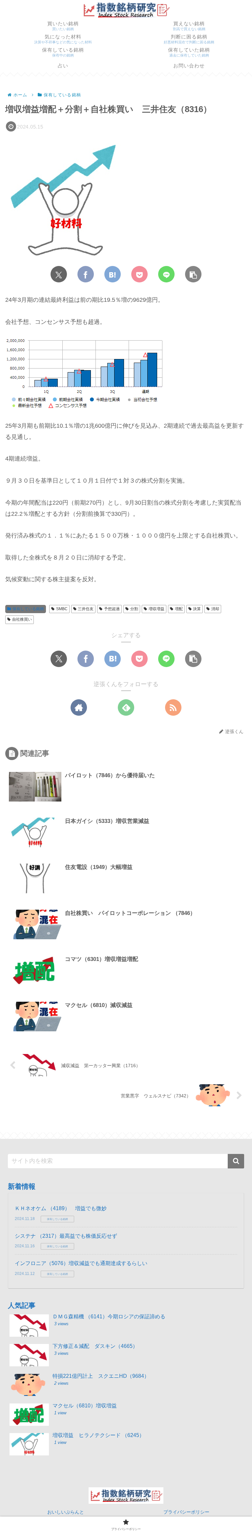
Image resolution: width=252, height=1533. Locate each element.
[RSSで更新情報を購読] (173, 707)
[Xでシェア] (59, 274)
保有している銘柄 (28, 609)
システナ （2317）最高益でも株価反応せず (66, 1236)
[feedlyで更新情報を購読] (126, 707)
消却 (215, 609)
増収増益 (156, 609)
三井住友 (86, 609)
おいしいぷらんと (65, 1512)
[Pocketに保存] (139, 274)
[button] (193, 274)
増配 (179, 609)
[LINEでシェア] (166, 274)
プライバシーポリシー (186, 1512)
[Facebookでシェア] (85, 274)
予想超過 (112, 609)
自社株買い (22, 619)
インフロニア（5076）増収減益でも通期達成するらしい (81, 1263)
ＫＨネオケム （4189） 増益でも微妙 (61, 1208)
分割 (134, 609)
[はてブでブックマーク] (112, 274)
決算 (197, 609)
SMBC (62, 609)
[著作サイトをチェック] (79, 707)
